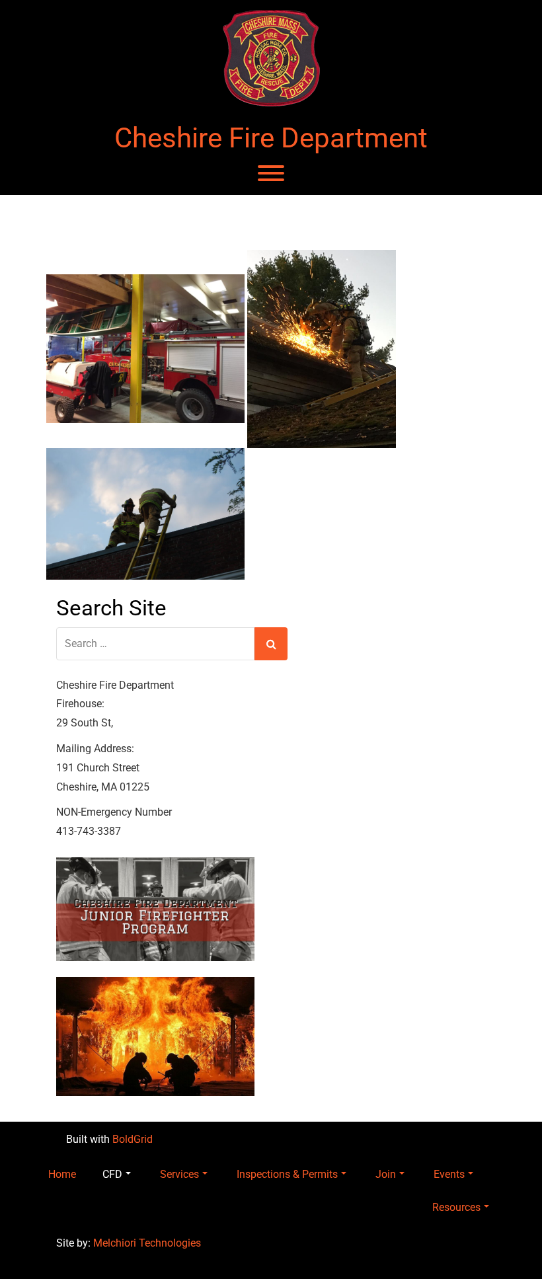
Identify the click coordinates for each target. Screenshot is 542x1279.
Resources (456, 1207)
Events (449, 1174)
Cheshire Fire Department (271, 138)
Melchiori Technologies (147, 1243)
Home (62, 1174)
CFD (112, 1174)
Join (385, 1174)
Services (179, 1174)
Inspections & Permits (287, 1174)
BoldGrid (132, 1139)
